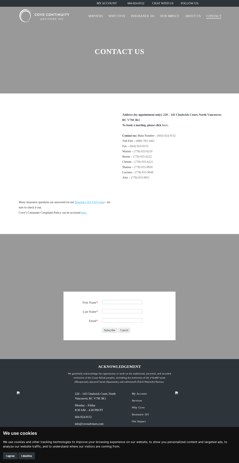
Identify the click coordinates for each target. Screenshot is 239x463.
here (165, 125)
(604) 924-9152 (166, 135)
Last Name (90, 311)
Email (93, 320)
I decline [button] (26, 455)
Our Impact (139, 421)
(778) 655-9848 (144, 172)
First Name (90, 302)
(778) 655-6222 (142, 156)
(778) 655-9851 (140, 177)
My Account (139, 393)
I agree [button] (10, 455)
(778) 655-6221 (143, 161)
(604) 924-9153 (139, 146)
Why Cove (138, 407)
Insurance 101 (140, 414)
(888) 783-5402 (145, 140)
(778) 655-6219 (143, 151)
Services (137, 400)
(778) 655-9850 (143, 167)
